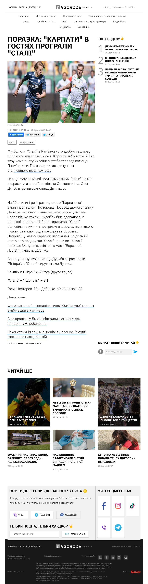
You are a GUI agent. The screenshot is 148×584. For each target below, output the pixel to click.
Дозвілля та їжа (45, 21)
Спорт (26, 21)
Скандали (24, 15)
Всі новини (83, 26)
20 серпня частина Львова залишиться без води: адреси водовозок (28, 458)
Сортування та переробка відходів (107, 15)
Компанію (118, 7)
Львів (86, 546)
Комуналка (65, 26)
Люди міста (119, 21)
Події (64, 21)
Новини (12, 7)
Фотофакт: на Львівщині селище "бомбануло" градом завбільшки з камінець (51, 308)
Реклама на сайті (88, 556)
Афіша (23, 7)
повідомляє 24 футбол (32, 170)
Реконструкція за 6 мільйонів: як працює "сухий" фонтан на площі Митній (47, 334)
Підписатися (78, 534)
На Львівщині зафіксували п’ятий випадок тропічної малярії (68, 460)
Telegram (45, 515)
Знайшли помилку (15, 343)
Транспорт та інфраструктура (90, 21)
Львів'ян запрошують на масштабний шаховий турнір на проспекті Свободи (122, 74)
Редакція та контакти (53, 556)
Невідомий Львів (72, 15)
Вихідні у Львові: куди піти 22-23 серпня (120, 59)
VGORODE (71, 546)
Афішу (108, 7)
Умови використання (16, 556)
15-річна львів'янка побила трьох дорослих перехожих (116, 458)
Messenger (71, 515)
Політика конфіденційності (19, 559)
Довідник (34, 7)
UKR (131, 7)
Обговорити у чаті (33, 343)
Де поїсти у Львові (46, 15)
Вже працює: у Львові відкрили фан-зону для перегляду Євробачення (44, 321)
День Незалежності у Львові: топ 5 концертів (121, 48)
